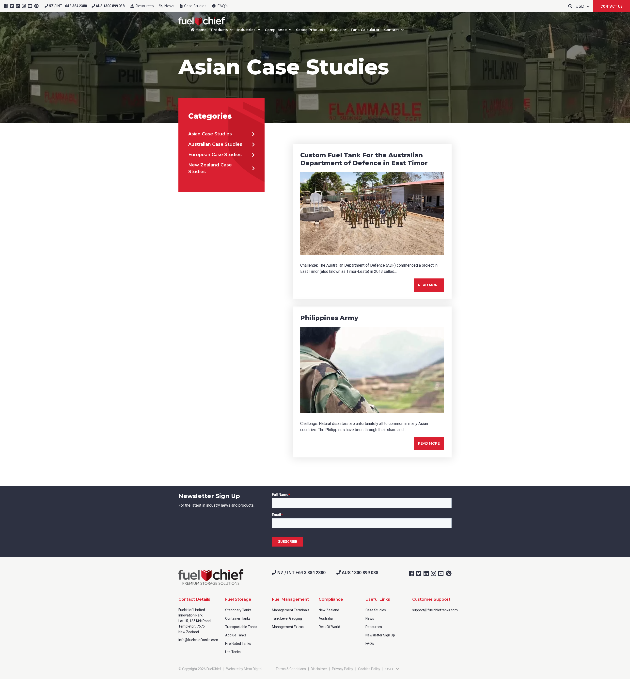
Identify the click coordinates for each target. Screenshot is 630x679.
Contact (391, 30)
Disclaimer (319, 669)
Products (219, 30)
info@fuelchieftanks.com (198, 640)
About (335, 30)
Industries (246, 30)
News (168, 6)
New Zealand (329, 610)
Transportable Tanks (241, 627)
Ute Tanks (233, 652)
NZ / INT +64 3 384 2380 (67, 6)
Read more (429, 285)
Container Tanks (238, 618)
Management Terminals (290, 610)
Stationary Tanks (238, 610)
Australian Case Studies (215, 144)
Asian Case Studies (210, 134)
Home (200, 30)
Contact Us (611, 6)
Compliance (276, 30)
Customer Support (431, 599)
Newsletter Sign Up (380, 635)
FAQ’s (221, 6)
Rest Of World (329, 627)
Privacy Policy (342, 669)
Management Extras (288, 627)
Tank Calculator (364, 30)
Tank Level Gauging (287, 618)
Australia (326, 618)
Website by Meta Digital (244, 669)
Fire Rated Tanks (238, 644)
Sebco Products (310, 30)
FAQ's (369, 644)
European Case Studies (215, 154)
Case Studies (194, 6)
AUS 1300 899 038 (110, 6)
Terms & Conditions (291, 669)
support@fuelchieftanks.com (435, 610)
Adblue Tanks (235, 635)
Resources (144, 6)
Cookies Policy (369, 669)
